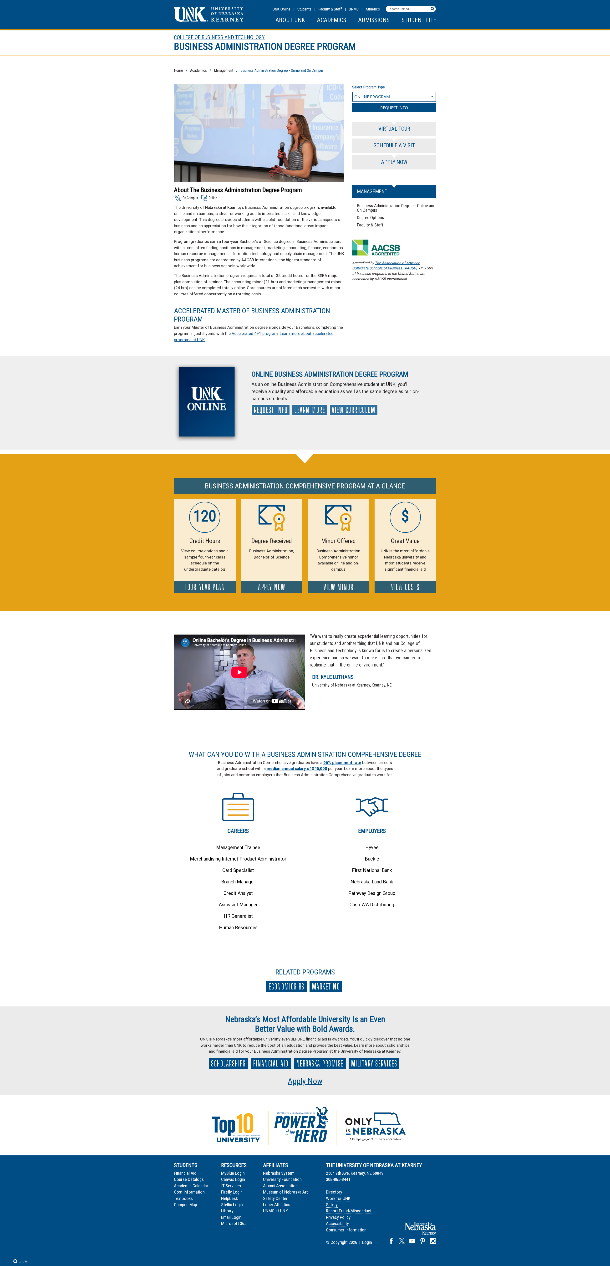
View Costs (405, 587)
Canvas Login (233, 1179)
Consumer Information (346, 1230)
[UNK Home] (209, 20)
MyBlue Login (233, 1173)
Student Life (419, 20)
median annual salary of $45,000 (297, 768)
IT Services (231, 1186)
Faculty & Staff (330, 9)
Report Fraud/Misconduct (348, 1211)
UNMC (354, 9)
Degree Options (370, 217)
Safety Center (275, 1198)
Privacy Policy (338, 1217)
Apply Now (394, 162)
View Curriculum (354, 410)
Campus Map (185, 1204)
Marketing (326, 986)
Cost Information (189, 1192)
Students (304, 9)
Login (367, 1242)
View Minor (338, 587)
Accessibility (337, 1223)
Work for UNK (338, 1198)
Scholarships (228, 1063)
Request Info (271, 410)
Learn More (309, 410)
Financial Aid (271, 1063)
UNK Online (281, 9)
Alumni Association (280, 1186)
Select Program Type (368, 87)
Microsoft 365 (233, 1223)
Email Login (231, 1217)
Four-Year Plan (204, 587)
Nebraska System (279, 1173)
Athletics (373, 9)
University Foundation (282, 1179)
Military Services (374, 1063)
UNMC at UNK (275, 1211)
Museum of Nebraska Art (285, 1192)
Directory (334, 1192)
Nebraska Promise (319, 1063)
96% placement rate (342, 762)
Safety (332, 1204)
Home (178, 70)
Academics (331, 20)
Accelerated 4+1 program (255, 333)
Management (223, 70)
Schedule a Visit (394, 145)
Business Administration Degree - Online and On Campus (396, 208)
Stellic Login (232, 1204)
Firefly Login (232, 1192)
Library (227, 1211)
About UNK (290, 20)
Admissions (374, 20)
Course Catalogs (189, 1179)
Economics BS (286, 986)
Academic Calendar (191, 1186)
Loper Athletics (276, 1204)
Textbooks (183, 1198)
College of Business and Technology (219, 37)
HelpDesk (229, 1198)
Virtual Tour (394, 129)
